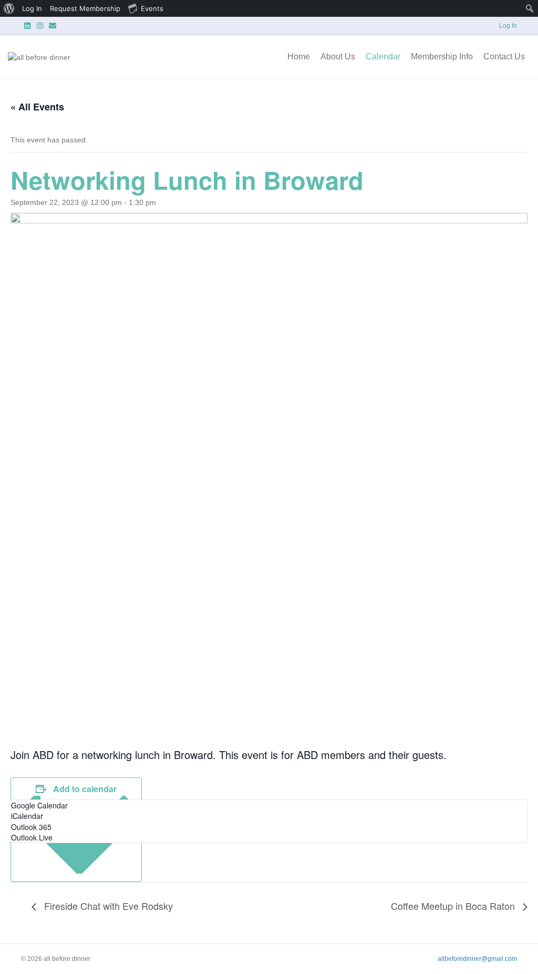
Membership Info (442, 56)
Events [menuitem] (152, 8)
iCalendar (27, 816)
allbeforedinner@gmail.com (477, 958)
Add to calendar (85, 789)
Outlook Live (32, 837)
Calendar (383, 56)
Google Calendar (39, 805)
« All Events (37, 107)
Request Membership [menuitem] (85, 8)
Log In (508, 25)
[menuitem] (9, 8)
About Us (337, 56)
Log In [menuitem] (32, 8)
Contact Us (504, 56)
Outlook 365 (31, 827)
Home (298, 56)
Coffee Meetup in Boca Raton (454, 906)
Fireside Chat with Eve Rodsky (107, 906)
